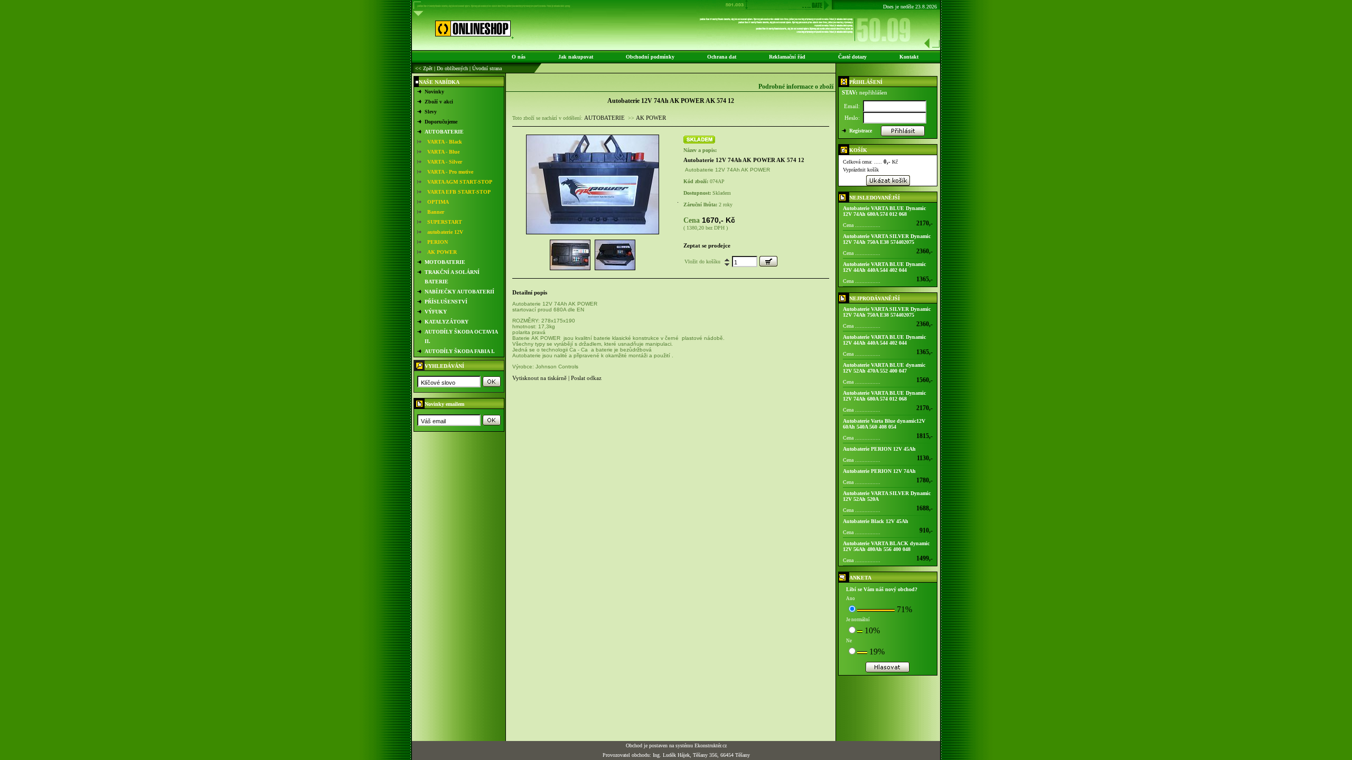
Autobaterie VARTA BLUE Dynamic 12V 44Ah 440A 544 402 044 (884, 267)
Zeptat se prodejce (706, 245)
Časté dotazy (852, 57)
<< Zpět (424, 68)
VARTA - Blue (443, 152)
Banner (435, 212)
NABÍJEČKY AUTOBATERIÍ (459, 291)
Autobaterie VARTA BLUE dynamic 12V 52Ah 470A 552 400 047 (884, 368)
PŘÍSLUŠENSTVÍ (446, 302)
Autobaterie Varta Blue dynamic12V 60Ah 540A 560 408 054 (884, 424)
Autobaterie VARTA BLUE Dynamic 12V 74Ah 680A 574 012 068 (884, 211)
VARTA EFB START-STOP (459, 192)
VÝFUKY (436, 312)
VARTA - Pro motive (450, 172)
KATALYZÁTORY (446, 322)
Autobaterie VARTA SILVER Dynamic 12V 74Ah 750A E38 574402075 (887, 239)
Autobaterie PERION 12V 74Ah (879, 471)
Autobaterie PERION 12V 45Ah (879, 449)
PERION (437, 242)
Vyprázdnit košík (861, 170)
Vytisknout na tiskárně (539, 378)
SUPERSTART (444, 222)
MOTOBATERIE (445, 262)
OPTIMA (438, 202)
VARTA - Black (444, 142)
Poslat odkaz (586, 378)
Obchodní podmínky (650, 57)
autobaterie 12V (445, 232)
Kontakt (908, 57)
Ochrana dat (721, 57)
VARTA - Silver (444, 162)
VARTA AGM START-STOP (459, 182)
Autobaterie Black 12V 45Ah (875, 521)
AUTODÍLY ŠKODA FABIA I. (460, 351)
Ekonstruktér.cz (710, 745)
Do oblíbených (452, 68)
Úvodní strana (487, 68)
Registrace (860, 131)
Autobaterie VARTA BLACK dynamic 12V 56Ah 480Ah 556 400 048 (886, 546)
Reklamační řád (787, 57)
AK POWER (442, 252)
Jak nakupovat (575, 57)
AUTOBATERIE (444, 132)
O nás (518, 57)
